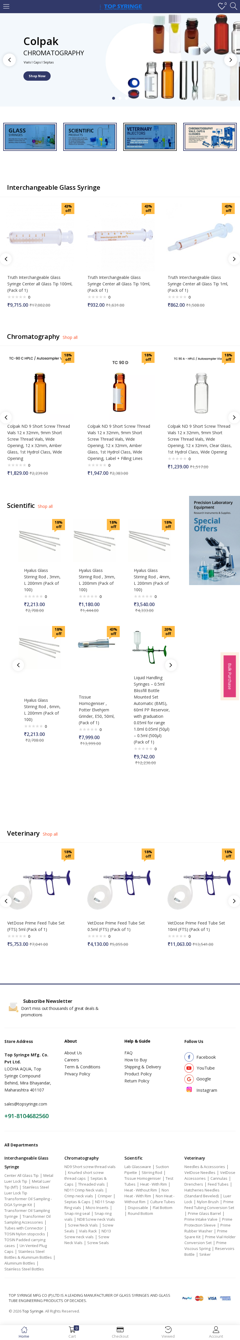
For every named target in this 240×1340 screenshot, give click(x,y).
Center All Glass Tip (21, 1175)
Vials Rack (88, 1231)
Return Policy (136, 1081)
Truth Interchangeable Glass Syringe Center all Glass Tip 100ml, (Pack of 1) (40, 284)
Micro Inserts (97, 1207)
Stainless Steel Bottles (24, 1269)
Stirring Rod (152, 1172)
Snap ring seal (77, 1213)
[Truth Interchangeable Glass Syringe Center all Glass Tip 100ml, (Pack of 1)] (40, 236)
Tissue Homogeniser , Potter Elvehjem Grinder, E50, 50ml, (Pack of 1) (97, 709)
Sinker (205, 1254)
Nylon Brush (208, 1201)
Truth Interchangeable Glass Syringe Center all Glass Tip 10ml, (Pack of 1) (119, 284)
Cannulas (218, 1178)
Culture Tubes (162, 1201)
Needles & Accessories (204, 1166)
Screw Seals (98, 1242)
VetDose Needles (199, 1172)
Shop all (70, 337)
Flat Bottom (162, 1207)
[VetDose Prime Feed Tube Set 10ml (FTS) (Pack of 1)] (200, 882)
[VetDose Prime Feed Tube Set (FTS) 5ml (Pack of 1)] (40, 882)
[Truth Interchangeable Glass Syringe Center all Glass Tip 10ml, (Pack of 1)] (120, 236)
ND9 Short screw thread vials (90, 1166)
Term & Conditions (82, 1067)
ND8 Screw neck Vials (96, 1219)
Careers (71, 1060)
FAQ (128, 1053)
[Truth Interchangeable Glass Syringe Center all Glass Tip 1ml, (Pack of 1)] (200, 236)
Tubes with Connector (23, 1228)
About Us (73, 1053)
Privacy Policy (77, 1074)
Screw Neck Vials (83, 1225)
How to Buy (135, 1060)
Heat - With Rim (153, 1184)
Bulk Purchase (229, 676)
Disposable (138, 1207)
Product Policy (138, 1074)
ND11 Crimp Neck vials (84, 1190)
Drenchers (193, 1184)
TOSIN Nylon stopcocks (24, 1233)
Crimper (105, 1195)
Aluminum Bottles (19, 1263)
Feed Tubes (218, 1184)
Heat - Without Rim (140, 1190)
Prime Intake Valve (200, 1219)
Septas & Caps (77, 1201)
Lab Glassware (137, 1166)
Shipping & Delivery (142, 1067)
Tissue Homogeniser (142, 1178)
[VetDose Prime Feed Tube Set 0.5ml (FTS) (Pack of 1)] (120, 882)
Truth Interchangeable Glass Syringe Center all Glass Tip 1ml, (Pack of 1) (198, 284)
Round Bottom (140, 1213)
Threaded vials (91, 1184)
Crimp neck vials (78, 1195)
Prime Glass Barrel (204, 1213)
